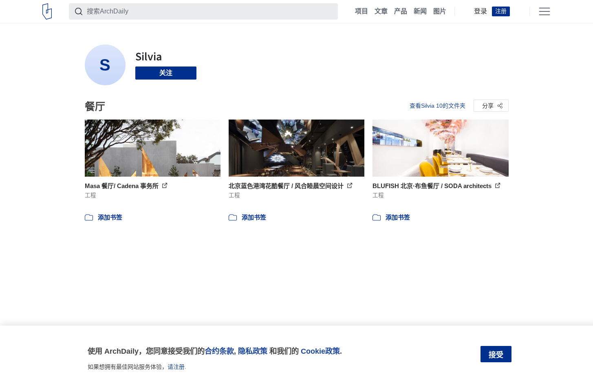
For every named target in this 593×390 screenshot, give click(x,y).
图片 (439, 11)
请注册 (176, 366)
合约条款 (219, 351)
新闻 (420, 11)
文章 (381, 11)
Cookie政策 (320, 351)
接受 (496, 355)
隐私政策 (252, 351)
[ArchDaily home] (47, 11)
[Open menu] (544, 11)
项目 (361, 11)
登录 (480, 11)
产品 (400, 11)
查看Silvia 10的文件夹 (437, 106)
